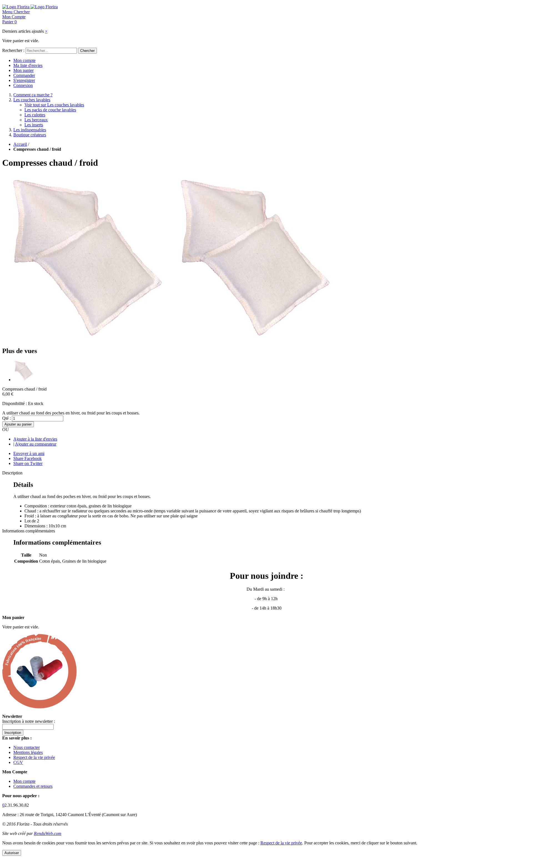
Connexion (23, 85)
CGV (18, 762)
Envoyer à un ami (28, 453)
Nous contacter (26, 747)
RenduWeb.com (47, 833)
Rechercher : (13, 50)
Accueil (20, 144)
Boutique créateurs (29, 134)
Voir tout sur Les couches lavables (54, 104)
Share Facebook (27, 458)
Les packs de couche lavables (50, 109)
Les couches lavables (31, 99)
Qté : (6, 418)
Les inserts (33, 124)
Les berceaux (36, 119)
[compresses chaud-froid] (23, 379)
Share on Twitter (27, 463)
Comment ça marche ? (32, 94)
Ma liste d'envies (27, 65)
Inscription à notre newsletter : (28, 721)
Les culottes (34, 114)
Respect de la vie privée (34, 757)
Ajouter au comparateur (35, 444)
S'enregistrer (24, 80)
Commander (24, 75)
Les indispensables (29, 129)
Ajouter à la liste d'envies (35, 439)
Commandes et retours (32, 786)
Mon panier (23, 70)
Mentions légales (28, 752)
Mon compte (24, 60)
